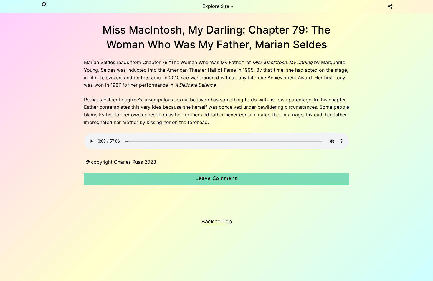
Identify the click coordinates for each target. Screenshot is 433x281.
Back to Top (216, 221)
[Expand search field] (44, 6)
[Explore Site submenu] (231, 6)
